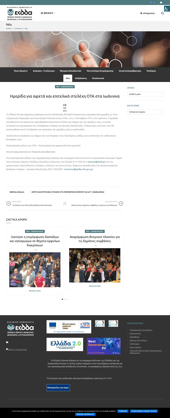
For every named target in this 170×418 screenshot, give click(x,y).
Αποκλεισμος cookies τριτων (143, 411)
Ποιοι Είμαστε (21, 71)
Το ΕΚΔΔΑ (18, 28)
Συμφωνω (123, 411)
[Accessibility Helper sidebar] (167, 9)
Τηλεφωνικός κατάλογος (141, 330)
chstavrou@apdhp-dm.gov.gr (78, 169)
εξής (120, 366)
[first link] (162, 13)
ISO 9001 (108, 378)
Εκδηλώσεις (81, 78)
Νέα (68, 78)
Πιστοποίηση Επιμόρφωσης (100, 71)
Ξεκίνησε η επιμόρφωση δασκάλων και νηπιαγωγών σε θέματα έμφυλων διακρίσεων (35, 241)
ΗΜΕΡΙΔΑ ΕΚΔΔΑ (16, 192)
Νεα (26, 28)
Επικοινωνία (98, 78)
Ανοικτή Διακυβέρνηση (130, 71)
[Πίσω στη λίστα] (65, 203)
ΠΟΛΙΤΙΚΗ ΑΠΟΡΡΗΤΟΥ (85, 414)
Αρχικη (9, 28)
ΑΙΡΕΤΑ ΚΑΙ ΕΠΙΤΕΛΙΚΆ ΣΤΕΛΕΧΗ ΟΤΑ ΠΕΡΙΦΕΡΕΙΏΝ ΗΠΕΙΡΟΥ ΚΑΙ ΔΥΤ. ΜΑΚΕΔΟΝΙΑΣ (67, 192)
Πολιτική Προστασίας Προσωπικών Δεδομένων (146, 352)
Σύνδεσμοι (134, 344)
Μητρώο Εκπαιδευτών (70, 71)
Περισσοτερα (35, 291)
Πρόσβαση (134, 337)
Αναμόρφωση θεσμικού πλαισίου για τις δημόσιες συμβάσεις (95, 239)
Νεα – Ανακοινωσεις (64, 86)
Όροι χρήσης (135, 347)
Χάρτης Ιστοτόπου (138, 340)
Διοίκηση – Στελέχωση (44, 71)
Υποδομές (151, 71)
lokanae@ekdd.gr (96, 162)
